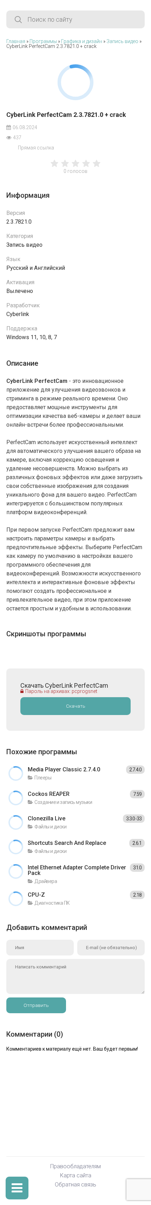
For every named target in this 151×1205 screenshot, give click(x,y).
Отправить (36, 1005)
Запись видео (122, 41)
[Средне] (75, 167)
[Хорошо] (86, 167)
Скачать (75, 706)
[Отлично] (96, 167)
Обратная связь (75, 1185)
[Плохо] (54, 167)
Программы (43, 41)
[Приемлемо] (65, 167)
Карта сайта (75, 1176)
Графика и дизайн (81, 41)
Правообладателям (75, 1167)
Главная (15, 41)
